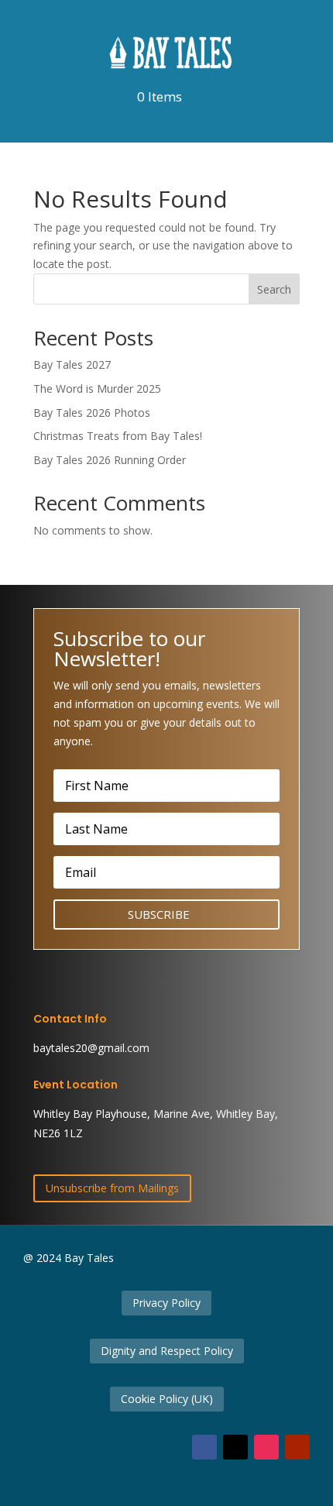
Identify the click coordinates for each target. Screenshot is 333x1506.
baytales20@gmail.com (91, 1047)
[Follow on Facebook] (204, 1447)
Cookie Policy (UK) (167, 1398)
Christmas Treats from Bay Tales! (117, 435)
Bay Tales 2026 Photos (91, 412)
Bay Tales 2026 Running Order (109, 459)
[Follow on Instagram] (266, 1447)
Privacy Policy (166, 1302)
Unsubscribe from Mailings (112, 1188)
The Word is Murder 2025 (97, 388)
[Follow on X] (235, 1447)
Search (274, 289)
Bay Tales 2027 (72, 364)
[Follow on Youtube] (297, 1447)
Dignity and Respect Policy (167, 1350)
